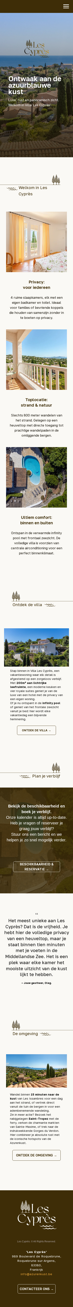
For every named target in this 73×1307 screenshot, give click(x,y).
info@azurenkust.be (36, 1274)
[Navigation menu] (66, 6)
